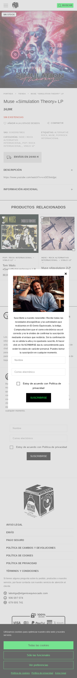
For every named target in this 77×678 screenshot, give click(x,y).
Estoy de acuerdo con (41, 385)
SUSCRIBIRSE (38, 397)
